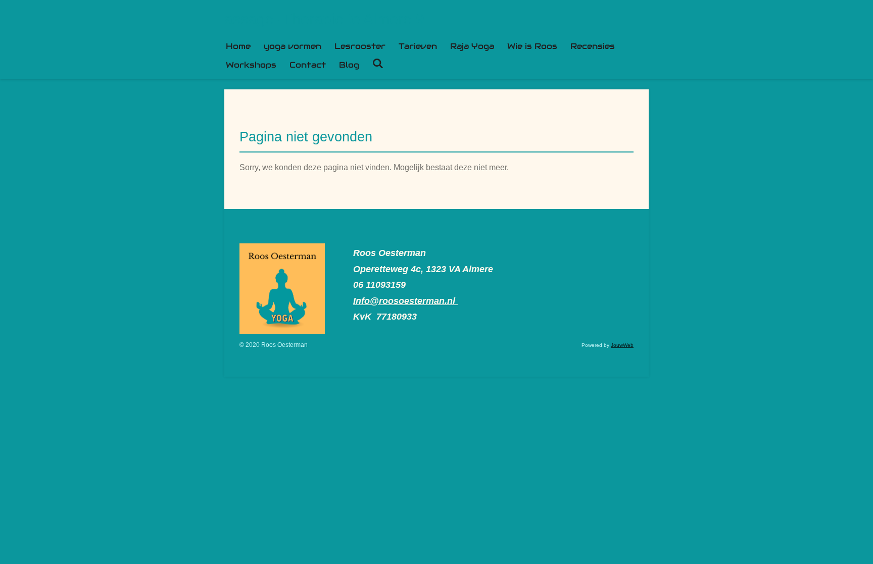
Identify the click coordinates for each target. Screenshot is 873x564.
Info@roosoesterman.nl (405, 301)
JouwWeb (622, 345)
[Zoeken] (378, 63)
